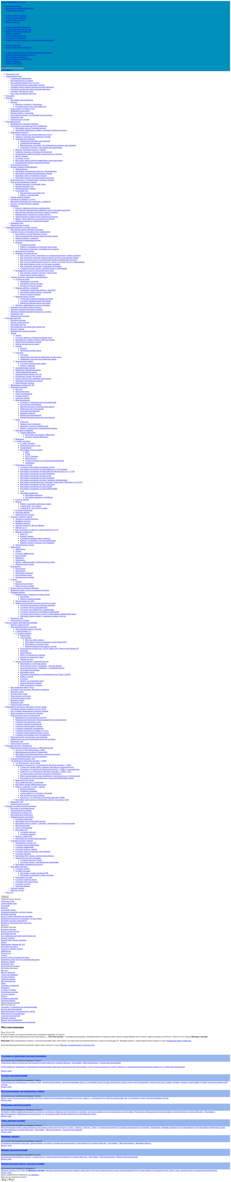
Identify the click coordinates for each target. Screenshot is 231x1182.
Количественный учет (24, 186)
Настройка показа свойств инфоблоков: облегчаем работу (39, 160)
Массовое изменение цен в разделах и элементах (31, 201)
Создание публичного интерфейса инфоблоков (39, 612)
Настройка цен (21, 830)
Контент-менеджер (13, 6)
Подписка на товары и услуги (23, 199)
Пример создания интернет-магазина (21, 806)
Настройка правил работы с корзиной (35, 292)
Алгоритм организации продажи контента (37, 605)
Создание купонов (27, 245)
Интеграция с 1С (13, 22)
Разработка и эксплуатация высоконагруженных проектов (30, 40)
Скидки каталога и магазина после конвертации (30, 232)
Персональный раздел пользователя (25, 715)
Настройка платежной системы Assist (35, 476)
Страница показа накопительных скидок (32, 733)
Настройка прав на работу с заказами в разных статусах (43, 616)
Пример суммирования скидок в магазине (32, 305)
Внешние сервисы (27, 413)
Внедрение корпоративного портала (21, 55)
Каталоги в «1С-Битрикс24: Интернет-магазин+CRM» (42, 797)
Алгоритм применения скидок (28, 240)
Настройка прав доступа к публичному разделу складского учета (42, 800)
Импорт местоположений (30, 415)
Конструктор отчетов (24, 584)
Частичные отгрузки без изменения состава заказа (40, 357)
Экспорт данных (17, 888)
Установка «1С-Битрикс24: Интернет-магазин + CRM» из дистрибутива (49, 769)
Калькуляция (20, 556)
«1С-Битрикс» (33, 1175)
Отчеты (14, 579)
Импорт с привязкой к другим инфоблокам (38, 540)
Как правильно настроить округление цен (28, 327)
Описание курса (12, 74)
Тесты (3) (9, 892)
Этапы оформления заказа (26, 372)
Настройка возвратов (29, 493)
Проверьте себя (17, 117)
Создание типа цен (28, 832)
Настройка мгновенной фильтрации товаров (33, 173)
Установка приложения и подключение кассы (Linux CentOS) (45, 674)
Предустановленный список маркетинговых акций (36, 236)
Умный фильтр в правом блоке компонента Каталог (36, 217)
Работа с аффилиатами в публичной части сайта (35, 562)
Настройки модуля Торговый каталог (30, 128)
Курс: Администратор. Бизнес (13, 2)
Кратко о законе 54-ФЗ (20, 625)
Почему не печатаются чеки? (32, 657)
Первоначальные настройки (22, 817)
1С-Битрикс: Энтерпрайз (16, 38)
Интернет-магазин (13, 318)
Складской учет (21, 191)
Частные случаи (17, 890)
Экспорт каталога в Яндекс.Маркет (30, 525)
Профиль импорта (22, 523)
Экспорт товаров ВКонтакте (36, 437)
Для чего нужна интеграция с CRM (30, 750)
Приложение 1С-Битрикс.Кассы (33, 664)
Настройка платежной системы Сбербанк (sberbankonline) (44, 480)
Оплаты (18, 346)
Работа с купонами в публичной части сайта (38, 247)
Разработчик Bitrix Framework (18, 27)
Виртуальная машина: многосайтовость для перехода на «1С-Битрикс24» (50, 776)
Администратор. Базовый (16, 16)
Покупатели (16, 566)
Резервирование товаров (25, 189)
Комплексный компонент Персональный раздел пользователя (40, 720)
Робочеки (24, 651)
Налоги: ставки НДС (24, 836)
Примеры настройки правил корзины (26, 307)
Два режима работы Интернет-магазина (27, 230)
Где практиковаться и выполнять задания (27, 85)
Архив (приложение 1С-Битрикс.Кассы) (32, 661)
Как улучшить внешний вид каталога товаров (29, 711)
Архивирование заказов (25, 368)
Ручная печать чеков (19, 694)
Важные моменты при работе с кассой (41, 646)
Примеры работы (18, 592)
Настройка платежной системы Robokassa (37, 474)
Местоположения (22, 400)
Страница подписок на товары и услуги (31, 730)
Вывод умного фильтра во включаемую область (35, 219)
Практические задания (20, 119)
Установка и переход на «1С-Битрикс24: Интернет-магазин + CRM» (43, 765)
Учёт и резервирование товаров (24, 182)
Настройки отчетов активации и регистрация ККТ (46, 642)
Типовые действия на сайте (22, 91)
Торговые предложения (25, 139)
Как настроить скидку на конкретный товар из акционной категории (48, 260)
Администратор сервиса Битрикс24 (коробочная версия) (29, 53)
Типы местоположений (29, 411)
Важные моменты (27, 789)
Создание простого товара (31, 860)
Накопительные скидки (25, 296)
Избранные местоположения (32, 409)
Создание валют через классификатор (30, 106)
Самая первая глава (14, 76)
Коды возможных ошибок (31, 683)
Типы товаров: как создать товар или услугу (33, 135)
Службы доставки (22, 441)
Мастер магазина (22, 391)
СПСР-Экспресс (31, 456)
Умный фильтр (21, 169)
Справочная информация (21, 78)
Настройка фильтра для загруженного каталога (34, 178)
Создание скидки (22, 869)
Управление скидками (29, 281)
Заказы (13, 333)
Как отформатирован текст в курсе (25, 83)
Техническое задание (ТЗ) (21, 813)
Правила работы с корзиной (26, 238)
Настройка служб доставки (31, 450)
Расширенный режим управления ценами (32, 163)
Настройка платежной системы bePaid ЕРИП (38, 489)
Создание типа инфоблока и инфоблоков (37, 610)
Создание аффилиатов (24, 553)
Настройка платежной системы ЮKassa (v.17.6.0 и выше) (43, 469)
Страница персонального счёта (28, 722)
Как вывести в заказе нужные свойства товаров (35, 340)
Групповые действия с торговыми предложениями (41, 147)
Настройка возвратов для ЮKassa (39, 497)
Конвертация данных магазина (23, 331)
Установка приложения (29, 670)
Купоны (18, 242)
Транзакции (20, 560)
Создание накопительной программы (35, 301)
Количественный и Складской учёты (30, 184)
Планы (18, 551)
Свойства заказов (22, 398)
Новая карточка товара (24, 780)
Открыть (5, 897)
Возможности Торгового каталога (24, 124)
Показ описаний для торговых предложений (29, 737)
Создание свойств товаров (26, 849)
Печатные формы (22, 512)
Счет (22, 491)
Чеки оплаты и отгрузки (21, 696)
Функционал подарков (24, 251)
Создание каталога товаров (22, 841)
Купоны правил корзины (30, 294)
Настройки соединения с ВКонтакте (40, 435)
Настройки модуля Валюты (22, 100)
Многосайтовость (13, 34)
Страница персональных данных (28, 726)
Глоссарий (10, 96)
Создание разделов (23, 854)
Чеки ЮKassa (25, 653)
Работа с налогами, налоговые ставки (35, 504)
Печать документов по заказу (27, 344)
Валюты (9, 98)
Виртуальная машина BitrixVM (18, 47)
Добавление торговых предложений (35, 141)
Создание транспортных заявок (33, 363)
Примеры (14, 206)
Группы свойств (22, 396)
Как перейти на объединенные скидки (31, 234)
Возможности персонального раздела (30, 718)
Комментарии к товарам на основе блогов (32, 594)
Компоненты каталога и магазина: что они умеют (26, 707)
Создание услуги (22, 158)
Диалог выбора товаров (20, 197)
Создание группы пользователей (33, 607)
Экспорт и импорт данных (21, 517)
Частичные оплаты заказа (30, 350)
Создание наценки (27, 834)
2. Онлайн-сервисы (23, 633)
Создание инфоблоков (24, 847)
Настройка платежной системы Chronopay (37, 484)
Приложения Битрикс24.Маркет (19, 59)
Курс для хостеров (13, 45)
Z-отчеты (24, 679)
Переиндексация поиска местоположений (37, 417)
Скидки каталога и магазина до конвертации (29, 277)
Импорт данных (26, 536)
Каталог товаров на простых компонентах (32, 208)
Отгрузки (19, 353)
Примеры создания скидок (26, 253)
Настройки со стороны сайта (37, 644)
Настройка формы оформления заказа (30, 784)
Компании (19, 439)
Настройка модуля (18, 325)
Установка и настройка (15, 10)
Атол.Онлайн (25, 638)
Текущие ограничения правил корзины (27, 309)
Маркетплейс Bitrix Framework (18, 31)
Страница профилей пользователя (29, 728)
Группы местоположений (30, 404)
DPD (27, 452)
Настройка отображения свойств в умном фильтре (36, 171)
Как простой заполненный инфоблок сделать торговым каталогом (42, 210)
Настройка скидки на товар (31, 284)
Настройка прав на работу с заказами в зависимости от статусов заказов (45, 823)
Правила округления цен (30, 424)
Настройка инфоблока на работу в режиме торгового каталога (41, 130)
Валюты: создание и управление (28, 104)
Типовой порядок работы (21, 810)
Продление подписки (24, 573)
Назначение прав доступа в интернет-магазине (30, 590)
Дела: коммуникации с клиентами (29, 782)
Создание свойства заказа (25, 879)
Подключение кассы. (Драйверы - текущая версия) (41, 666)
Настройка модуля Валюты (22, 815)
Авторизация (6, 70)
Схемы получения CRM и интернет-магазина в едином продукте (47, 767)
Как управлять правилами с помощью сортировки (40, 266)
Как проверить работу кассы (22, 687)
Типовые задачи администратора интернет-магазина (32, 87)
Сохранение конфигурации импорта (35, 538)
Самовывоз (29, 463)
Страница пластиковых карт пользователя (32, 735)
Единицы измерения (23, 510)
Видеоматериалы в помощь (22, 81)
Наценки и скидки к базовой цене (34, 426)
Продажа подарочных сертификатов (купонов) (39, 249)
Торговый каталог (13, 122)
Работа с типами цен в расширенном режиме (38, 428)
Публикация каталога (19, 165)
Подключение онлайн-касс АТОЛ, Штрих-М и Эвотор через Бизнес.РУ (49, 648)
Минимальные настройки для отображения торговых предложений (48, 145)
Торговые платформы (24, 430)
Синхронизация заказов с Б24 (23, 759)
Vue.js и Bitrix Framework (16, 36)
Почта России (30, 458)
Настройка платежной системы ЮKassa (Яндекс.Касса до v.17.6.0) (47, 471)
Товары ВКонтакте (28, 433)
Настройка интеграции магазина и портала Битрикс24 (37, 754)
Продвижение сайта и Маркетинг (19, 8)
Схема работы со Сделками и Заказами (36, 793)
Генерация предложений (30, 143)
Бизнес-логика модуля (20, 322)
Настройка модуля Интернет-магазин (30, 838)
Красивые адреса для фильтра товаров (31, 176)
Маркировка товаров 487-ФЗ (22, 385)
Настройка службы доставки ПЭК (34, 873)
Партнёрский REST (14, 63)
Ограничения (25, 448)
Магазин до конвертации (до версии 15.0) (77, 1045)
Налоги (18, 502)
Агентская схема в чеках (21, 698)
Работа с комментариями (30, 599)
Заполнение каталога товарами (28, 858)
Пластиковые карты (23, 575)
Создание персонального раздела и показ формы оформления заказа (48, 614)
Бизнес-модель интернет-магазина (25, 588)
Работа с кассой (26, 677)
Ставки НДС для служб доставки (34, 508)
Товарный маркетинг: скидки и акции (21, 227)
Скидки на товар (22, 279)
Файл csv (24, 534)
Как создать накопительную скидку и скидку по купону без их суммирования (52, 262)
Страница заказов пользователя (28, 724)
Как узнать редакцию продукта (23, 93)
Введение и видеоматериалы (22, 808)
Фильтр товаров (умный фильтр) (24, 167)
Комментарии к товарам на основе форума (32, 214)
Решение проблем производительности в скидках (31, 312)
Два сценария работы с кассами (24, 627)
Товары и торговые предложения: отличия (32, 137)
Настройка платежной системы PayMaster (37, 478)
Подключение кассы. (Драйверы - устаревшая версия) (42, 668)
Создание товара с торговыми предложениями (39, 862)
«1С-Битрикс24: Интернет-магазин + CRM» (29, 761)
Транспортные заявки (24, 361)
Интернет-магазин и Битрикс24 (19, 746)
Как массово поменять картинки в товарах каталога (36, 212)
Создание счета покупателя (26, 882)
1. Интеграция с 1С (23, 631)
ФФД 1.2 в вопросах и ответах (32, 655)
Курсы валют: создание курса (23, 109)
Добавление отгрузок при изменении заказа (38, 359)
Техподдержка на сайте (25, 601)
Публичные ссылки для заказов (28, 376)
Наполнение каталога (19, 132)
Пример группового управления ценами (32, 221)
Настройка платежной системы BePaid (36, 486)
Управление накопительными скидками (36, 299)
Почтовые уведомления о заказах (29, 381)
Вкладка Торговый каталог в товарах (30, 150)
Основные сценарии (28, 791)
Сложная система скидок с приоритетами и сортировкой (43, 268)
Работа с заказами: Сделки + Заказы (30, 787)
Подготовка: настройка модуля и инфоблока (29, 126)
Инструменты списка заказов (32, 795)
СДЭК (27, 454)
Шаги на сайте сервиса (34, 640)
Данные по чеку (26, 659)
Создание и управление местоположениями (38, 402)
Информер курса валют (20, 111)
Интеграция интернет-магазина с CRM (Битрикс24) (32, 748)
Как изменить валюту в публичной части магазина (31, 115)
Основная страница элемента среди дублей (28, 709)
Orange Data (25, 635)
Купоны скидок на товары (31, 286)
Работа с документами (29, 195)
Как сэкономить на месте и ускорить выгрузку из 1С (37, 530)
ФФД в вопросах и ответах (31, 685)
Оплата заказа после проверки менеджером (33, 379)
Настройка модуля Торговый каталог (30, 821)
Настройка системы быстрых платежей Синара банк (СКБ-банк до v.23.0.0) (51, 482)
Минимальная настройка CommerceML (31, 752)
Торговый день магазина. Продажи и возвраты (30, 689)
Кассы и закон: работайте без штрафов (21, 623)
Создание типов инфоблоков (27, 845)
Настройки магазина (19, 867)
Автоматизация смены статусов (28, 374)
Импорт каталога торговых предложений (37, 543)
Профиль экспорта (23, 521)
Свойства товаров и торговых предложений (33, 152)
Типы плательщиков (23, 394)
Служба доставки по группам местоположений (44, 461)
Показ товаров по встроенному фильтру (27, 713)
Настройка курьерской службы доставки (37, 875)
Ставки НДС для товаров (30, 506)
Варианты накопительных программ (35, 303)
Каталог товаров (17, 329)
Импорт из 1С (21, 528)
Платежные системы (23, 465)
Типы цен (24, 422)
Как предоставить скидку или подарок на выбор (40, 264)
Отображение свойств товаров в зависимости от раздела (38, 154)
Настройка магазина (19, 387)
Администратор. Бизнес (16, 20)
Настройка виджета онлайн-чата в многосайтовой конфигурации (47, 778)
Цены (17, 420)
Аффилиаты (15, 547)
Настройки (24, 597)
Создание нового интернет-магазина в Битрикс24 (40, 774)
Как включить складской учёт (32, 193)
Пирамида (19, 558)
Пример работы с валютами (22, 113)
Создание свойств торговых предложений (32, 851)
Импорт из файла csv (24, 532)
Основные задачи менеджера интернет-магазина (30, 89)
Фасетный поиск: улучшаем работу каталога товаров (32, 180)
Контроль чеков (17, 692)
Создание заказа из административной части (33, 337)
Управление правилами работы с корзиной (37, 290)
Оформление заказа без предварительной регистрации (33, 739)
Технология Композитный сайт (19, 29)
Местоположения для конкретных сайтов (37, 407)
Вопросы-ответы (17, 700)
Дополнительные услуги (30, 445)
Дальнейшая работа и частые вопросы (31, 756)
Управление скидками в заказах (28, 342)
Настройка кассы (27, 672)
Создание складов (22, 884)
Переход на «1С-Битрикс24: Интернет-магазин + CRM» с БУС (45, 772)
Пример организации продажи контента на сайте (35, 603)
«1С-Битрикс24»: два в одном (27, 763)
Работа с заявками (27, 366)
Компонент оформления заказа (28, 370)
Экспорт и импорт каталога (26, 519)
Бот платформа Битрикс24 (16, 57)
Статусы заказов (22, 499)
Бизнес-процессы (13, 61)
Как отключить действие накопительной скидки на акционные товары (49, 258)
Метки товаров (21, 156)
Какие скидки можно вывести (32, 275)
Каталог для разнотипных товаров (25, 204)
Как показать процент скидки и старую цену (38, 273)
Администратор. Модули (16, 18)
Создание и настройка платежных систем (37, 467)
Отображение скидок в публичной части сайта (34, 271)
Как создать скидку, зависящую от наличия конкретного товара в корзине (50, 255)
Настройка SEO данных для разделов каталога (34, 856)
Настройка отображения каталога (29, 864)
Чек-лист (19, 389)
